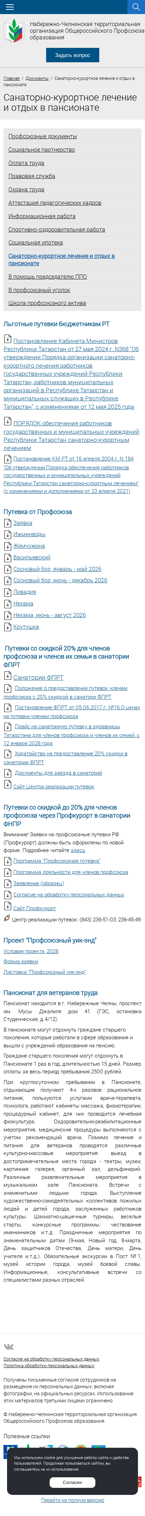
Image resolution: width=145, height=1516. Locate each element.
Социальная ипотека (35, 242)
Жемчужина (29, 545)
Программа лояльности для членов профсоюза (70, 871)
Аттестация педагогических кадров (54, 202)
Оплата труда (26, 162)
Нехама (23, 603)
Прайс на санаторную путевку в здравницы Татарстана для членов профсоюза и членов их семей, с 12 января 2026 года (72, 735)
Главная (12, 78)
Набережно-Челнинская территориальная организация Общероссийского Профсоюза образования (87, 30)
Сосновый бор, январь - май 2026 (57, 568)
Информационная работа (42, 216)
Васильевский (31, 557)
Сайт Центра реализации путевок (53, 786)
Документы (37, 78)
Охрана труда (26, 189)
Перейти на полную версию (72, 1500)
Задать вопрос (72, 55)
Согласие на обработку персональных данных (68, 894)
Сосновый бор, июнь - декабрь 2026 (60, 580)
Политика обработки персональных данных (49, 1365)
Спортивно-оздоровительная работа (56, 229)
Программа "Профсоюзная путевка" (56, 860)
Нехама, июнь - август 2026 (49, 615)
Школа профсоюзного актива (47, 302)
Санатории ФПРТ (38, 677)
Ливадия (24, 591)
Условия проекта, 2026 (31, 950)
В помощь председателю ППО (47, 276)
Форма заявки (21, 961)
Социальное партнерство (41, 149)
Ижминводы (29, 534)
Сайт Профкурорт (34, 908)
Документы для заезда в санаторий (58, 772)
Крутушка (26, 626)
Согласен (72, 1482)
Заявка (22, 522)
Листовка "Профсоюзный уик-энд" (45, 971)
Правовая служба (31, 175)
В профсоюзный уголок (39, 289)
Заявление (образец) (38, 883)
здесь (78, 850)
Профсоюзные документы (42, 136)
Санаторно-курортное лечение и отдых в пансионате (61, 259)
